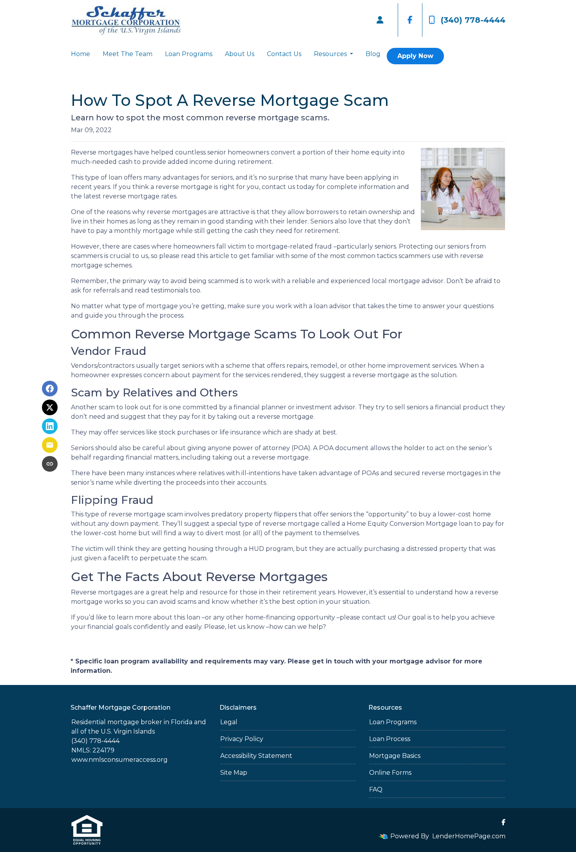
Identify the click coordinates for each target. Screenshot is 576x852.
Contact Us (284, 54)
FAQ (375, 789)
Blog (373, 54)
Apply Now (415, 56)
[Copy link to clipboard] (50, 464)
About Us (239, 54)
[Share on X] (50, 407)
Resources (331, 54)
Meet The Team (127, 54)
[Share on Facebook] (50, 388)
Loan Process (389, 739)
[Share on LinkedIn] (50, 426)
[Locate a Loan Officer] (380, 20)
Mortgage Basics (394, 755)
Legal (228, 722)
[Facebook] (410, 20)
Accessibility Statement (256, 755)
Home (80, 54)
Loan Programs (188, 54)
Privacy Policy (241, 739)
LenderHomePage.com (468, 836)
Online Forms (390, 772)
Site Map (233, 772)
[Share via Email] (50, 445)
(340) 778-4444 (473, 20)
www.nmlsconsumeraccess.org (119, 759)
